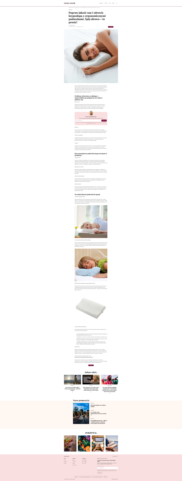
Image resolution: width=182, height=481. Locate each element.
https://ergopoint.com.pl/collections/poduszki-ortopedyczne (84, 357)
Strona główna (70, 7)
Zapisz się (104, 120)
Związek (74, 463)
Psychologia (74, 461)
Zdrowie (74, 7)
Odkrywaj (74, 458)
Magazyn (101, 3)
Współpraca (65, 461)
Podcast (106, 3)
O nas (110, 3)
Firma (65, 458)
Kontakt (113, 3)
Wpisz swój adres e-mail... (100, 466)
